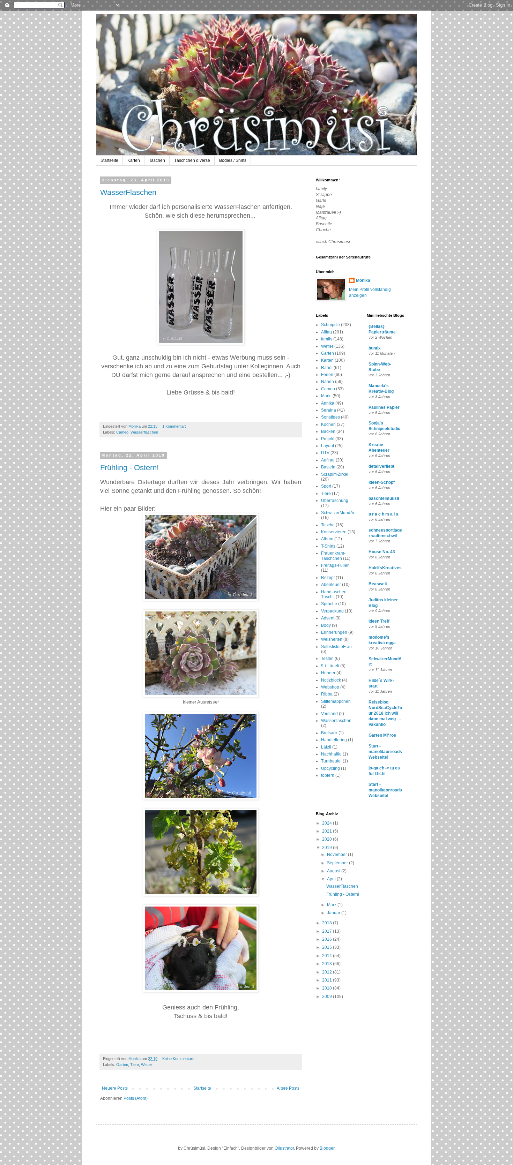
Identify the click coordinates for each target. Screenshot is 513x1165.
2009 (327, 996)
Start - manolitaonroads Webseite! (385, 752)
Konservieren (334, 531)
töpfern (327, 775)
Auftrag (328, 460)
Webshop (330, 687)
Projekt (327, 438)
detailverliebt (381, 466)
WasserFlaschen (128, 192)
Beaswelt (378, 583)
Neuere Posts (115, 1088)
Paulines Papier (384, 407)
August (334, 871)
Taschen (157, 160)
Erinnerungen (334, 632)
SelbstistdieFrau (336, 646)
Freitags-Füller (335, 565)
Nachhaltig (331, 754)
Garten (122, 1064)
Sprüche (329, 603)
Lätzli (326, 747)
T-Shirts (328, 546)
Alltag (326, 332)
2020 (327, 839)
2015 (327, 947)
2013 (327, 963)
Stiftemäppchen (336, 701)
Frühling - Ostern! (129, 467)
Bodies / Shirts (232, 160)
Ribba (327, 694)
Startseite (109, 160)
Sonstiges (330, 417)
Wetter (146, 1064)
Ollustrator (284, 1148)
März (332, 904)
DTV (325, 452)
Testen (327, 658)
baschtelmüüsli (384, 498)
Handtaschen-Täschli (334, 594)
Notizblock (331, 680)
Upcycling (330, 768)
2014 (327, 955)
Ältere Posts (288, 1088)
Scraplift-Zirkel (334, 474)
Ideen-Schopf (382, 482)
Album (327, 538)
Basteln (328, 467)
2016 (327, 939)
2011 (327, 980)
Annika (327, 403)
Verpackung (332, 611)
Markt (326, 395)
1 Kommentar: (174, 426)
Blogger (327, 1148)
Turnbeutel (331, 761)
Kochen (328, 424)
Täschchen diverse (192, 160)
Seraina (328, 410)
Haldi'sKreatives (385, 567)
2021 (327, 831)
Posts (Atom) (136, 1098)
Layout (327, 445)
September (338, 862)
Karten (133, 160)
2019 (327, 847)
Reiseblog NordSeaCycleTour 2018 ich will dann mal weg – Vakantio (385, 713)
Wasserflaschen (144, 432)
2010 (327, 988)
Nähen (327, 381)
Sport (326, 486)
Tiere (134, 1064)
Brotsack (329, 732)
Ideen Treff (379, 621)
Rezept (328, 577)
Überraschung (334, 500)
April (332, 879)
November (337, 854)
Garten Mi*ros (382, 735)
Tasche (328, 525)
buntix (375, 348)
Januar (334, 912)
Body (326, 625)
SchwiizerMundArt (338, 512)
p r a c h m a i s (383, 514)
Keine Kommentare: (179, 1059)
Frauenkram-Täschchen (333, 556)
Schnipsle (330, 324)
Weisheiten (331, 639)
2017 (327, 931)
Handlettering (334, 739)
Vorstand (329, 713)
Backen (328, 431)
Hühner (328, 672)
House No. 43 (382, 551)
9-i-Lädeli (330, 665)
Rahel (327, 367)
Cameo (122, 432)
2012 (327, 972)
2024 (327, 823)
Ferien (327, 374)
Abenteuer (331, 584)
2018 (327, 922)
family (326, 339)
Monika (363, 280)
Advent (327, 618)
